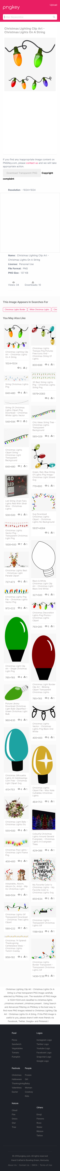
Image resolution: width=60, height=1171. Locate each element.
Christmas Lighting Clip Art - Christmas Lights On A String (16, 354)
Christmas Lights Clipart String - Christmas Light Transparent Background (13, 455)
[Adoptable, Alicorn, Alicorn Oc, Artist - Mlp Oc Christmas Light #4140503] (16, 874)
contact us (32, 162)
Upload (53, 4)
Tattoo (40, 1135)
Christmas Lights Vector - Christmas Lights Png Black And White (42, 727)
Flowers (40, 1118)
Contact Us (24, 1165)
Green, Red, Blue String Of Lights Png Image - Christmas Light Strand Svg (43, 476)
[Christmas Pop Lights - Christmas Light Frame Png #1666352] (16, 842)
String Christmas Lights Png (16, 385)
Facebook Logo (44, 1052)
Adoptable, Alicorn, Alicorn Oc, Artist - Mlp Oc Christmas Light (16, 886)
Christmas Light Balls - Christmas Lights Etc (16, 823)
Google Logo (43, 1061)
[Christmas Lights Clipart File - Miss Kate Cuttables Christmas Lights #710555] (43, 765)
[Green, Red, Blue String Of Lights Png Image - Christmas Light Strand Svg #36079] (43, 456)
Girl (26, 1079)
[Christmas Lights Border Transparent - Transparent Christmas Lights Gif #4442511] (43, 949)
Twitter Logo (43, 1044)
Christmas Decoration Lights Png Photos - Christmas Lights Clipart (43, 616)
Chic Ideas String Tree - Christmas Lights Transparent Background (43, 426)
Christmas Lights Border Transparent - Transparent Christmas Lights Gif (43, 966)
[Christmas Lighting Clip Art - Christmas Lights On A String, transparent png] (30, 64)
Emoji (39, 1114)
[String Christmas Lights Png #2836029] (16, 378)
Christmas (17, 1075)
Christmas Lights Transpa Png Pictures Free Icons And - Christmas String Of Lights (42, 353)
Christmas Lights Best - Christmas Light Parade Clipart (16, 573)
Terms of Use (46, 1165)
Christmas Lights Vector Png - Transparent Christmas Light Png (16, 534)
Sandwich (16, 1044)
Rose (39, 1123)
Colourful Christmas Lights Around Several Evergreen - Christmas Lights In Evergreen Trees (43, 839)
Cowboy (29, 1092)
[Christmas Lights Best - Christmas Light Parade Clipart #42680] (16, 560)
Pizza (14, 1040)
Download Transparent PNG (22, 172)
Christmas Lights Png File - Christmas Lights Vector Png (16, 599)
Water (39, 1127)
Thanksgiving (18, 1083)
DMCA (34, 1165)
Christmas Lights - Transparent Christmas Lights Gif (43, 923)
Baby (27, 1083)
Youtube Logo (43, 1048)
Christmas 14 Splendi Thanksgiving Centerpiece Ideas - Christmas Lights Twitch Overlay (15, 945)
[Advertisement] (30, 122)
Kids (27, 1096)
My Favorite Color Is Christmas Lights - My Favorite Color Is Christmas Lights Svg (43, 888)
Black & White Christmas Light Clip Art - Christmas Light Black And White (42, 585)
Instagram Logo (44, 1040)
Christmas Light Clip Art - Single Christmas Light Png (16, 668)
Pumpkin (16, 1056)
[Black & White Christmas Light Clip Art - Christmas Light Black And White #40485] (43, 559)
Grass (14, 1118)
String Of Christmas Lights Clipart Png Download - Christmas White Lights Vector (16, 411)
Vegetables (17, 1048)
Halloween (17, 1079)
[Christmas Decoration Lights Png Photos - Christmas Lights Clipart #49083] (43, 606)
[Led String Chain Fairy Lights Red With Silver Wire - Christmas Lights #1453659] (16, 486)
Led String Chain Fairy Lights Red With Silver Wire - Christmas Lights (16, 505)
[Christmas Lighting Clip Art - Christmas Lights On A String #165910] (16, 336)
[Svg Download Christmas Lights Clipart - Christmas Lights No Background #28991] (43, 502)
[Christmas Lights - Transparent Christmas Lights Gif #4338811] (43, 911)
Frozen (28, 1075)
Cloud (14, 1110)
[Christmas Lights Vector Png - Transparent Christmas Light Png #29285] (16, 525)
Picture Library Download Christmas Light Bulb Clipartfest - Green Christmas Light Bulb (16, 708)
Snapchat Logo (44, 1056)
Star (14, 1123)
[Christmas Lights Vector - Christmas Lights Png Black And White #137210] (43, 713)
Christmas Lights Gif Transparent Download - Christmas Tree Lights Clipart (17, 918)
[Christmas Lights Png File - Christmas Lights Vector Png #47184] (16, 591)
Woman (28, 1087)
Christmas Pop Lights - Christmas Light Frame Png (16, 852)
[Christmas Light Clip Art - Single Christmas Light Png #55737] (16, 639)
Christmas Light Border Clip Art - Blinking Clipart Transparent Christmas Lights (43, 688)
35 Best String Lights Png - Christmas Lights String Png (43, 385)
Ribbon (40, 1131)
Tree (14, 1127)
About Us (12, 1165)
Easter (15, 1092)
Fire (13, 1114)
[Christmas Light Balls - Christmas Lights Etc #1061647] (16, 807)
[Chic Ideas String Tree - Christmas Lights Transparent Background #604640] (43, 413)
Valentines (17, 1087)
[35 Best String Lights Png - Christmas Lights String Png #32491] (43, 375)
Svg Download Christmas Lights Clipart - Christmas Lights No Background (43, 518)
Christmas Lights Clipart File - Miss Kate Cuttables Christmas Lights (43, 791)
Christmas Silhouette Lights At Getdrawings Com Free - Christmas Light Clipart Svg (16, 779)
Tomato (15, 1052)
